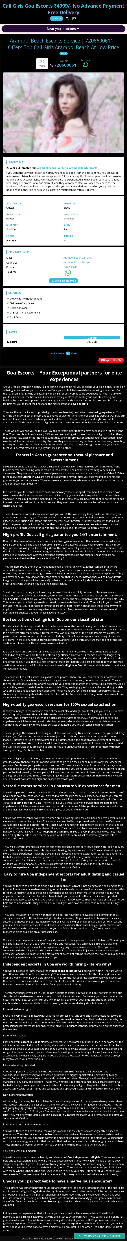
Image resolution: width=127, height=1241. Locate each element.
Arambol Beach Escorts (83, 168)
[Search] (67, 18)
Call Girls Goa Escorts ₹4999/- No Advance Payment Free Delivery (63, 9)
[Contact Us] (74, 18)
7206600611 (66, 65)
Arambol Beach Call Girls (52, 168)
